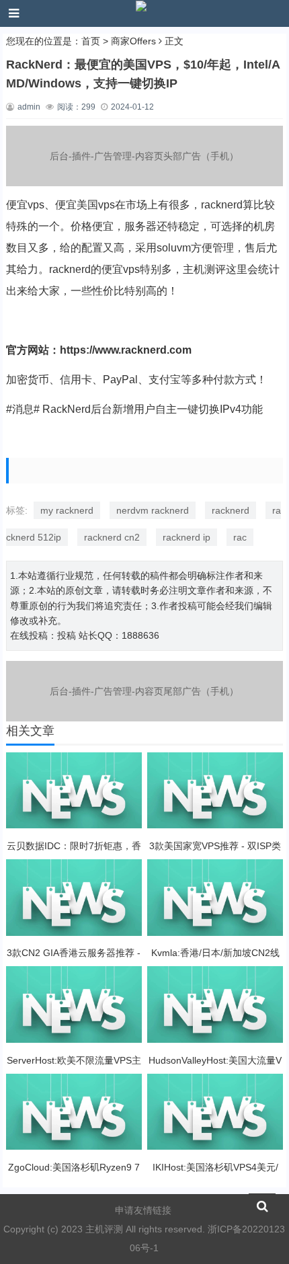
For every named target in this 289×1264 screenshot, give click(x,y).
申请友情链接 (143, 1210)
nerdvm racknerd (152, 510)
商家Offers (133, 41)
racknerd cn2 (112, 537)
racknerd (230, 510)
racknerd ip (186, 537)
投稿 (66, 635)
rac (240, 537)
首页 (90, 41)
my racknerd (66, 510)
